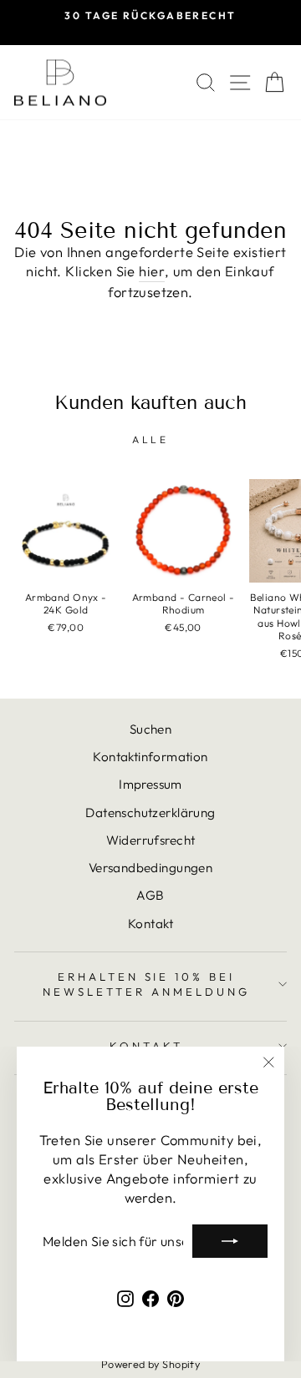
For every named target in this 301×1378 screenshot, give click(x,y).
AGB (150, 895)
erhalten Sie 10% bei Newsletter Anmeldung (146, 984)
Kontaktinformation (150, 757)
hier (152, 271)
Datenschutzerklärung (150, 812)
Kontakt (150, 923)
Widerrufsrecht (151, 840)
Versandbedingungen (150, 868)
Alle (150, 439)
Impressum (150, 784)
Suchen (150, 729)
